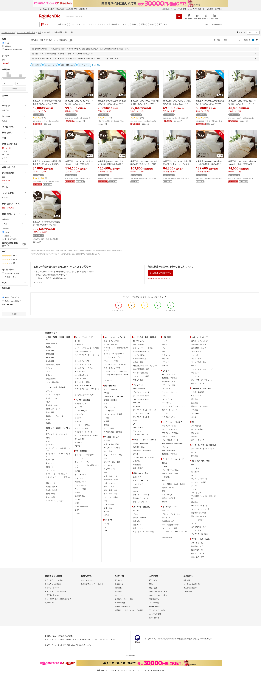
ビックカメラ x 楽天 (46, 9)
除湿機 (48, 423)
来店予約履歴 (120, 603)
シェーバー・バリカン (83, 462)
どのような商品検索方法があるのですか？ (51, 275)
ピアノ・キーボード (111, 389)
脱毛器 (77, 471)
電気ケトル (50, 467)
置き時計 (194, 436)
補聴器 (77, 492)
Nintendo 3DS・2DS (140, 399)
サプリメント (138, 511)
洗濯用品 (194, 403)
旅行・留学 (108, 451)
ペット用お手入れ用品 (170, 470)
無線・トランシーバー (83, 386)
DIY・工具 (166, 511)
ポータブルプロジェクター (84, 395)
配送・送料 (153, 580)
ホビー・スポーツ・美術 (113, 455)
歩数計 (77, 503)
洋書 (105, 501)
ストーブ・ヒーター (53, 395)
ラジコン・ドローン (169, 392)
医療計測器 (137, 465)
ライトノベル (109, 504)
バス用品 (194, 410)
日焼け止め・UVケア (140, 498)
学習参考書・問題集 (111, 480)
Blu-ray (106, 524)
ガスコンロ (50, 460)
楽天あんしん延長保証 (53, 584)
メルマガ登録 (154, 603)
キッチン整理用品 (139, 359)
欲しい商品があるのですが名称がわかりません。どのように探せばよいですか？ (65, 272)
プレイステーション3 (141, 413)
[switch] (24, 244)
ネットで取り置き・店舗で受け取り (58, 599)
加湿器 (48, 419)
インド (4, 184)
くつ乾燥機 (50, 361)
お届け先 (5, 219)
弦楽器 (106, 421)
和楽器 (106, 425)
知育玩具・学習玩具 (169, 378)
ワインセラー (50, 470)
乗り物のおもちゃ (168, 382)
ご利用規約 (188, 591)
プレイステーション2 (141, 417)
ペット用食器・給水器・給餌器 (173, 484)
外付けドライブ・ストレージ (85, 432)
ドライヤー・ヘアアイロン (84, 455)
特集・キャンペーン (88, 580)
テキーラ (165, 366)
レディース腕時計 (197, 429)
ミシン (48, 372)
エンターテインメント (112, 448)
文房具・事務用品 (197, 392)
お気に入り (119, 584)
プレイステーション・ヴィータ (144, 410)
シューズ (194, 355)
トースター (50, 445)
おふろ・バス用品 (168, 436)
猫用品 (164, 463)
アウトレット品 (197, 543)
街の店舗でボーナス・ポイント (92, 584)
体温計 (77, 514)
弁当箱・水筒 (138, 362)
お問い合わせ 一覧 (128, 670)
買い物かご (119, 580)
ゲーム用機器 (80, 439)
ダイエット (137, 514)
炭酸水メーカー (51, 483)
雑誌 (105, 472)
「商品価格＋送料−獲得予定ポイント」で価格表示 (48, 40)
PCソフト (78, 446)
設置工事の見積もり (52, 595)
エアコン (124, 24)
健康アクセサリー (139, 528)
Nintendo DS (138, 428)
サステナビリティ (142, 670)
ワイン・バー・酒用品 (141, 376)
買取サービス (50, 603)
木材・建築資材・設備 (170, 525)
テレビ (152, 24)
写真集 (106, 511)
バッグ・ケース (197, 359)
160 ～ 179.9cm (8, 208)
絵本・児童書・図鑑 (111, 444)
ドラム (106, 404)
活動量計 (78, 499)
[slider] (2, 79)
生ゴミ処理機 (50, 497)
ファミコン (137, 431)
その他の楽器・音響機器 (113, 432)
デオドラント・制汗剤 (141, 495)
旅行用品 (194, 456)
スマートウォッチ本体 (112, 368)
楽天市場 (218, 9)
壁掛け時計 (195, 433)
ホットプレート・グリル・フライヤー (58, 455)
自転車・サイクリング (199, 341)
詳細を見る (114, 59)
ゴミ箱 (193, 523)
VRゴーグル (108, 381)
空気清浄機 (113, 24)
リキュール (166, 355)
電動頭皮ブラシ (80, 482)
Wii (134, 424)
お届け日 (5, 228)
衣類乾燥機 (50, 354)
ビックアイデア (76, 24)
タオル (193, 417)
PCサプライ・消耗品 (82, 425)
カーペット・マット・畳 (200, 509)
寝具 (39, 32)
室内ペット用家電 (168, 498)
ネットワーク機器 (81, 428)
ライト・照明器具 (52, 382)
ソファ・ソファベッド (199, 479)
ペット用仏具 (167, 495)
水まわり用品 (138, 380)
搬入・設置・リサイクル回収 (55, 591)
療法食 (164, 502)
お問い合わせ (154, 618)
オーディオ (79, 344)
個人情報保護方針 (190, 588)
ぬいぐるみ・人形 (168, 375)
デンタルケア (80, 478)
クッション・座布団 (198, 482)
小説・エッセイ (109, 483)
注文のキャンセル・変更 (158, 591)
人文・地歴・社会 (110, 476)
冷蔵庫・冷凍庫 (51, 343)
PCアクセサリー (81, 411)
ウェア (193, 366)
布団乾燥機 (50, 358)
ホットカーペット (52, 398)
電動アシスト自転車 (198, 344)
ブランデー (166, 362)
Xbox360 (136, 406)
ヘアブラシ (79, 458)
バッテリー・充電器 (111, 361)
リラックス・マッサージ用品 (143, 532)
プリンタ (78, 418)
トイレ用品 (195, 413)
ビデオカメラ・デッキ (83, 364)
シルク (4, 158)
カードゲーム (167, 399)
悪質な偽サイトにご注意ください (79, 645)
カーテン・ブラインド (199, 506)
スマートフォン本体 (111, 341)
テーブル (194, 486)
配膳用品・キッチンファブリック (145, 366)
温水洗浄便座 (80, 496)
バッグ (193, 452)
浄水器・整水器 (51, 490)
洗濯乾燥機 (50, 350)
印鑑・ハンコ (196, 396)
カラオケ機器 (109, 428)
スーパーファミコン (140, 435)
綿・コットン (7, 148)
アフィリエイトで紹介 (157, 610)
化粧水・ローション (140, 481)
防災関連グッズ (168, 521)
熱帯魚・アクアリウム (170, 473)
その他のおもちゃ (168, 417)
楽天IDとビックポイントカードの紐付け (129, 610)
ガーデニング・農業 (169, 528)
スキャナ (78, 421)
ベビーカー (166, 447)
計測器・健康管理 (139, 518)
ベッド (193, 475)
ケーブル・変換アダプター (114, 357)
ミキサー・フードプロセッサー (57, 474)
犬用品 (164, 466)
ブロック (165, 413)
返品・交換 (153, 588)
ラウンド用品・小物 (198, 362)
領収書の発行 (154, 599)
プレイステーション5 (141, 392)
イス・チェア (196, 493)
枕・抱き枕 (195, 472)
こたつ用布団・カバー (199, 527)
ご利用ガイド (167, 9)
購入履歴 (118, 591)
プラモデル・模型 (168, 385)
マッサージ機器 (80, 489)
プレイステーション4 (141, 396)
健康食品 (136, 521)
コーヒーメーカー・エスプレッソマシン (58, 449)
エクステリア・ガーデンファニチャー (174, 533)
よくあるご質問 (180, 9)
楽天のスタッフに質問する (160, 273)
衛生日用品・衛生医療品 (142, 450)
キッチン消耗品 (139, 355)
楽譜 (105, 458)
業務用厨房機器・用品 (141, 369)
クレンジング (138, 484)
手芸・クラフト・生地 (199, 406)
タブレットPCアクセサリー (114, 354)
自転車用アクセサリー (199, 348)
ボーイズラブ (109, 487)
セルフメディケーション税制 (55, 645)
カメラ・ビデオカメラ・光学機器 (87, 348)
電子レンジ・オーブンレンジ (56, 434)
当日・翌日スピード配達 (54, 580)
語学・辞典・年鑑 (110, 490)
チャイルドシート (168, 450)
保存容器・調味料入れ (141, 352)
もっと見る (38, 282)
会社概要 (209, 9)
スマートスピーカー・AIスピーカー (87, 390)
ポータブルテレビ (81, 375)
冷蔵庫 (134, 24)
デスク (193, 489)
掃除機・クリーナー (53, 365)
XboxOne (136, 403)
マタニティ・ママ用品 (170, 433)
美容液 (135, 488)
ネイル (135, 491)
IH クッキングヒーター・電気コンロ (58, 478)
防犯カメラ (166, 518)
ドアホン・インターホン (171, 514)
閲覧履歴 (118, 588)
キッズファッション (169, 426)
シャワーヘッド (80, 485)
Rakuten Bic (49, 16)
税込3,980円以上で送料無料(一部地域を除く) (72, 9)
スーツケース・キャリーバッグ (202, 449)
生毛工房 (5, 110)
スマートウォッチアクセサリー (115, 371)
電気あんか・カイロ (53, 409)
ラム (163, 352)
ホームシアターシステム (84, 368)
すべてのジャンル (8, 32)
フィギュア (166, 389)
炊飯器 (48, 438)
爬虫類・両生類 (168, 488)
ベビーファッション (169, 429)
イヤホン (101, 24)
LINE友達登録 (154, 607)
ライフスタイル (109, 469)
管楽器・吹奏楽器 (110, 400)
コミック (107, 441)
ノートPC (78, 407)
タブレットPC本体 (111, 344)
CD (105, 527)
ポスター (107, 515)
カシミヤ (5, 155)
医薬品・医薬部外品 (140, 443)
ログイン (207, 25)
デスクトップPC (81, 404)
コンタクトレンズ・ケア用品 (143, 458)
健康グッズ (137, 525)
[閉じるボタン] (256, 49)
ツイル (4, 161)
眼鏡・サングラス (197, 383)
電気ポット (50, 463)
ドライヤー (90, 24)
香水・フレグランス (140, 502)
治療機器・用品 (139, 447)
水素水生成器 (50, 494)
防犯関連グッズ (197, 546)
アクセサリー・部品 (82, 382)
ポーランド (6, 180)
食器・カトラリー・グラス (143, 348)
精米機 (48, 441)
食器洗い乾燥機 (51, 487)
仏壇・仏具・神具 (197, 557)
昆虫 (163, 491)
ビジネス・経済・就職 (112, 462)
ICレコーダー (80, 371)
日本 (3, 177)
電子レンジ (163, 24)
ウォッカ (165, 359)
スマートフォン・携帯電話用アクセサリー (116, 349)
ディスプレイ (80, 414)
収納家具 (194, 502)
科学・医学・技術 (110, 494)
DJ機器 (106, 418)
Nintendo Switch (139, 389)
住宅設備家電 (50, 379)
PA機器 (106, 393)
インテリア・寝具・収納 (26, 32)
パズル (164, 396)
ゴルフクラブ (196, 352)
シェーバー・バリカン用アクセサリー (87, 466)
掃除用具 (194, 399)
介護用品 (136, 461)
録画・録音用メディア (83, 352)
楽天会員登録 (217, 25)
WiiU (135, 420)
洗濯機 (143, 24)
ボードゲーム (167, 403)
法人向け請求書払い (122, 607)
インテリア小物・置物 (199, 534)
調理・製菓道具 (139, 344)
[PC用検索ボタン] (179, 16)
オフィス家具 (196, 530)
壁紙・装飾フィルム (198, 516)
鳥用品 (164, 481)
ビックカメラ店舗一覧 (196, 9)
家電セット (62, 24)
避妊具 (135, 454)
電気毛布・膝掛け (52, 405)
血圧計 (77, 510)
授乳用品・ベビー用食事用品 (172, 443)
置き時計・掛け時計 (198, 513)
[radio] (3, 43)
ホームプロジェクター (83, 361)
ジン (163, 348)
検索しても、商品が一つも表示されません (51, 278)
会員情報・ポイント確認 (124, 599)
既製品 (4, 121)
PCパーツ (78, 442)
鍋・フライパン (139, 341)
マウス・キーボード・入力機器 (86, 435)
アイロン (49, 368)
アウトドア (195, 376)
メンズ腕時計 (196, 426)
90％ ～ (5, 197)
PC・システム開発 (111, 497)
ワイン (164, 344)
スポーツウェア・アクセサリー (202, 380)
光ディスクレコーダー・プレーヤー (87, 356)
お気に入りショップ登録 (158, 595)
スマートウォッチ (197, 440)
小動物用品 (166, 477)
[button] (3, 75)
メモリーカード (80, 378)
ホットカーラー (80, 475)
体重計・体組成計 (81, 506)
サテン (4, 151)
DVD (106, 531)
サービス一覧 (114, 670)
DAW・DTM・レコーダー (113, 397)
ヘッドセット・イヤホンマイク (115, 364)
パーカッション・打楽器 (113, 414)
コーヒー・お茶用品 (140, 373)
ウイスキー (166, 341)
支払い (151, 584)
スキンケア (137, 477)
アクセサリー (109, 411)
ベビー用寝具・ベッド (170, 440)
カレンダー (108, 465)
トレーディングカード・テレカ (173, 406)
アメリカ (5, 187)
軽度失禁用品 (138, 468)
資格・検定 (108, 508)
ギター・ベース (109, 407)
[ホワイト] (3, 100)
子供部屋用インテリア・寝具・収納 (203, 497)
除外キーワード (8, 305)
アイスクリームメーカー (55, 501)
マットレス (195, 468)
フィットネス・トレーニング (201, 369)
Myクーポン (119, 595)
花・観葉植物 (167, 537)
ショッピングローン (52, 588)
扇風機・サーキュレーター (55, 416)
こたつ (48, 402)
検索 (15, 89)
